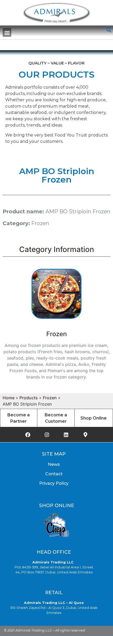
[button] (7, 32)
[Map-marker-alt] (85, 435)
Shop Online (93, 418)
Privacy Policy (54, 483)
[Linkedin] (66, 435)
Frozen (40, 223)
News (54, 464)
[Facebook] (28, 435)
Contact (54, 473)
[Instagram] (47, 435)
